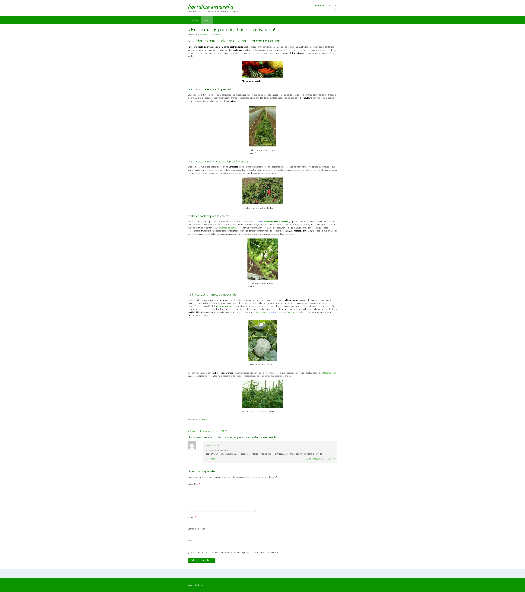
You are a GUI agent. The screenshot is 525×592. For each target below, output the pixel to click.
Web (190, 540)
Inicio (194, 20)
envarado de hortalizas (229, 227)
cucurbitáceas (194, 306)
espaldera (268, 221)
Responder (210, 458)
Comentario (194, 484)
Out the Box (198, 585)
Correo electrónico (197, 528)
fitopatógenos (329, 373)
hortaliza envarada (210, 6)
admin (218, 34)
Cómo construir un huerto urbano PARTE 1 (208, 431)
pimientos (264, 312)
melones (291, 312)
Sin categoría (203, 419)
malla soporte (281, 221)
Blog (207, 20)
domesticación (259, 53)
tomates (282, 312)
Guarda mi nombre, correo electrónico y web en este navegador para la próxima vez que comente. (234, 552)
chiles (256, 312)
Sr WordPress (211, 445)
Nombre (192, 517)
